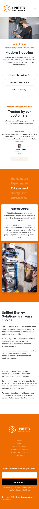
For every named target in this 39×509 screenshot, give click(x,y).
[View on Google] (20, 146)
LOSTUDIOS (6, 499)
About (19, 443)
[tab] (19, 178)
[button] (34, 8)
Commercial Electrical (19, 449)
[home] (14, 9)
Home (19, 440)
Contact (19, 455)
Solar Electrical (19, 446)
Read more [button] (19, 141)
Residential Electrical (19, 452)
